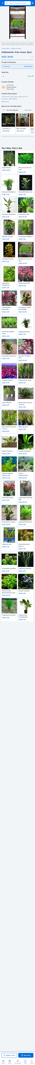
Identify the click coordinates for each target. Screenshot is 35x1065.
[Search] (7, 3)
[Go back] (3, 3)
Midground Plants (16, 48)
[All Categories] (32, 3)
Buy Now (27, 1055)
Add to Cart (10, 1055)
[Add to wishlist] (32, 56)
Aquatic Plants (6, 48)
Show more (5, 101)
